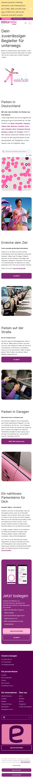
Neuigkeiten (22, 704)
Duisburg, (4, 132)
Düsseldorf (19, 123)
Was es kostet (5, 683)
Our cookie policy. (25, 762)
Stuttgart (8, 129)
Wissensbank (5, 706)
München (14, 126)
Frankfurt (21, 126)
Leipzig (10, 132)
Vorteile (3, 680)
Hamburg (27, 123)
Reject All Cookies (16, 770)
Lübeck (3, 126)
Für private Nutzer (6, 659)
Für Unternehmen (6, 662)
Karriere (21, 701)
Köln (8, 126)
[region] (16, 766)
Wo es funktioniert (6, 677)
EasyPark (21, 698)
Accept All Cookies (16, 774)
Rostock (27, 129)
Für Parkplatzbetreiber (7, 664)
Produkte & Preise (6, 704)
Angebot (3, 701)
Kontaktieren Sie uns (7, 685)
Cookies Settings (16, 765)
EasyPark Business (6, 696)
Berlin (12, 123)
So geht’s (4, 675)
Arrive (20, 696)
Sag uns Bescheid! (19, 268)
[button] (17, 158)
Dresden (20, 132)
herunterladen (6, 550)
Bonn (14, 129)
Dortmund (20, 129)
